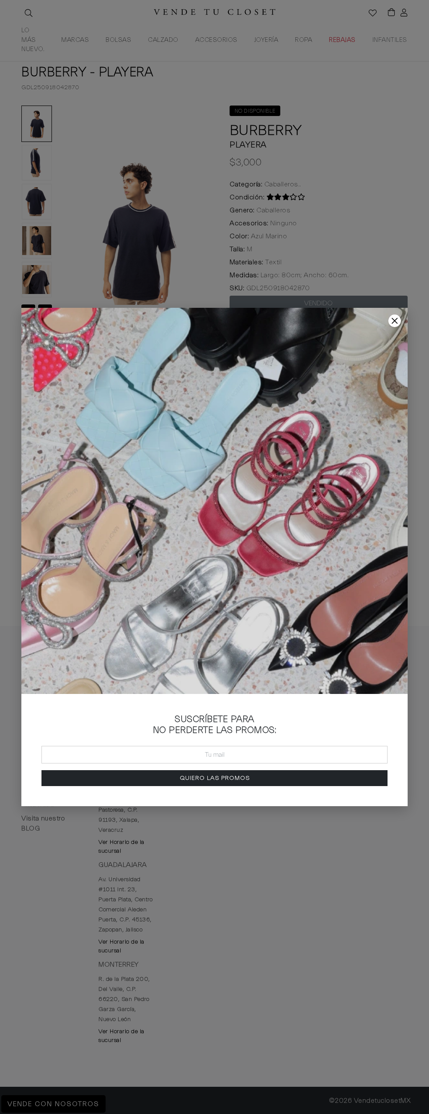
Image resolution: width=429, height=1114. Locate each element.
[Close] (394, 321)
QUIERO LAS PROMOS (215, 777)
